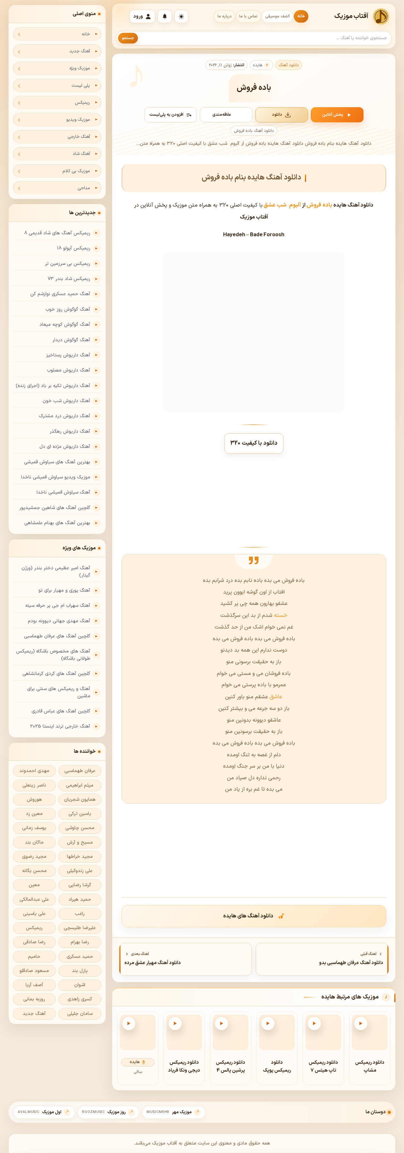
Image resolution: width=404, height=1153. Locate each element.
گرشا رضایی (79, 885)
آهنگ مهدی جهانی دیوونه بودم (59, 621)
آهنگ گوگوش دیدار (71, 340)
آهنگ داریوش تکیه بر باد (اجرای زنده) (53, 385)
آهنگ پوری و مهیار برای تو (64, 590)
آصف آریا (34, 985)
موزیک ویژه (79, 68)
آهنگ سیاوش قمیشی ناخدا (63, 492)
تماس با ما (248, 16)
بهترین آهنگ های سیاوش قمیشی (57, 462)
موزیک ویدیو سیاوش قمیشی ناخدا (55, 477)
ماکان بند (34, 842)
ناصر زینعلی (34, 785)
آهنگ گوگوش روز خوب (67, 309)
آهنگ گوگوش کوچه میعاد (64, 324)
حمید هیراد (79, 899)
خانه (301, 16)
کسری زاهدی (80, 999)
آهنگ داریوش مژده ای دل (64, 446)
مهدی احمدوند (34, 771)
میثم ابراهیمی (79, 785)
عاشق (275, 697)
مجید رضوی (34, 856)
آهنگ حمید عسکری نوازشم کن (60, 294)
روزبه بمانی (34, 999)
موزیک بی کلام (76, 171)
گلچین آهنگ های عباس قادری (61, 711)
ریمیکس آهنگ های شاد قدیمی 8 (57, 233)
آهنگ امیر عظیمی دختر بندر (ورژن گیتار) (55, 572)
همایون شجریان (80, 799)
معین (34, 885)
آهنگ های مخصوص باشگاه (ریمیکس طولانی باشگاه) (53, 655)
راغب (80, 913)
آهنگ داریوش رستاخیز (68, 355)
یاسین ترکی (79, 813)
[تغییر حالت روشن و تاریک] (181, 16)
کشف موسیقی (277, 16)
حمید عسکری (80, 956)
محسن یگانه (34, 871)
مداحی (84, 188)
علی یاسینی (34, 913)
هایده (258, 65)
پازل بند (80, 970)
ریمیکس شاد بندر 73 (69, 279)
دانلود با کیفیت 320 (253, 443)
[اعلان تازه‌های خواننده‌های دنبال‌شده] (164, 16)
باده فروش (319, 205)
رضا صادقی (34, 942)
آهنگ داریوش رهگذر (70, 431)
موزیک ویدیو (78, 119)
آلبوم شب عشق (282, 205)
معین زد (34, 813)
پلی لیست (81, 85)
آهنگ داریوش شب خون (66, 401)
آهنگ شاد (81, 153)
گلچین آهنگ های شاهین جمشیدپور (54, 508)
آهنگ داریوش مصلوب (68, 370)
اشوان (79, 985)
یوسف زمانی (34, 828)
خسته (280, 615)
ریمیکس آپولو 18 (73, 248)
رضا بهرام (80, 942)
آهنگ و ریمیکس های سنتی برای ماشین (58, 692)
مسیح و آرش (80, 842)
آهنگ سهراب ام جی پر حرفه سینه (57, 605)
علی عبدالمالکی (34, 899)
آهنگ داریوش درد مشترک (64, 416)
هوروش (34, 799)
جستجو (128, 38)
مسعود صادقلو (34, 970)
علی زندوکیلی (79, 871)
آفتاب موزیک (351, 16)
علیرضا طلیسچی (80, 928)
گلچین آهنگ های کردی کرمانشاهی (56, 673)
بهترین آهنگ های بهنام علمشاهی (57, 523)
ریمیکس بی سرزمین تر (67, 263)
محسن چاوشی (79, 828)
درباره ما (224, 16)
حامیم (34, 956)
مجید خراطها (80, 856)
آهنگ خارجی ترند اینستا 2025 (60, 726)
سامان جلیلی (79, 1013)
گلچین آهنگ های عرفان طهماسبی (57, 636)
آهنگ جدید (79, 51)
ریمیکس (82, 102)
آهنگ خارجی (79, 136)
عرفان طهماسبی (79, 771)
